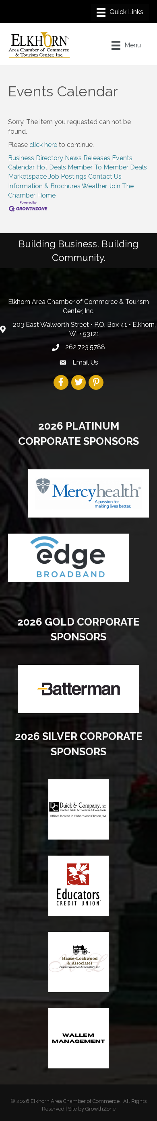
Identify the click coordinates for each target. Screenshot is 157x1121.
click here (43, 145)
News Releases (87, 158)
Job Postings (67, 176)
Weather (94, 186)
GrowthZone (100, 1109)
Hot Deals (51, 167)
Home (46, 195)
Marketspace (27, 176)
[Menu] (120, 12)
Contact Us (105, 176)
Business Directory (35, 158)
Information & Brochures (44, 186)
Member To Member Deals (107, 167)
